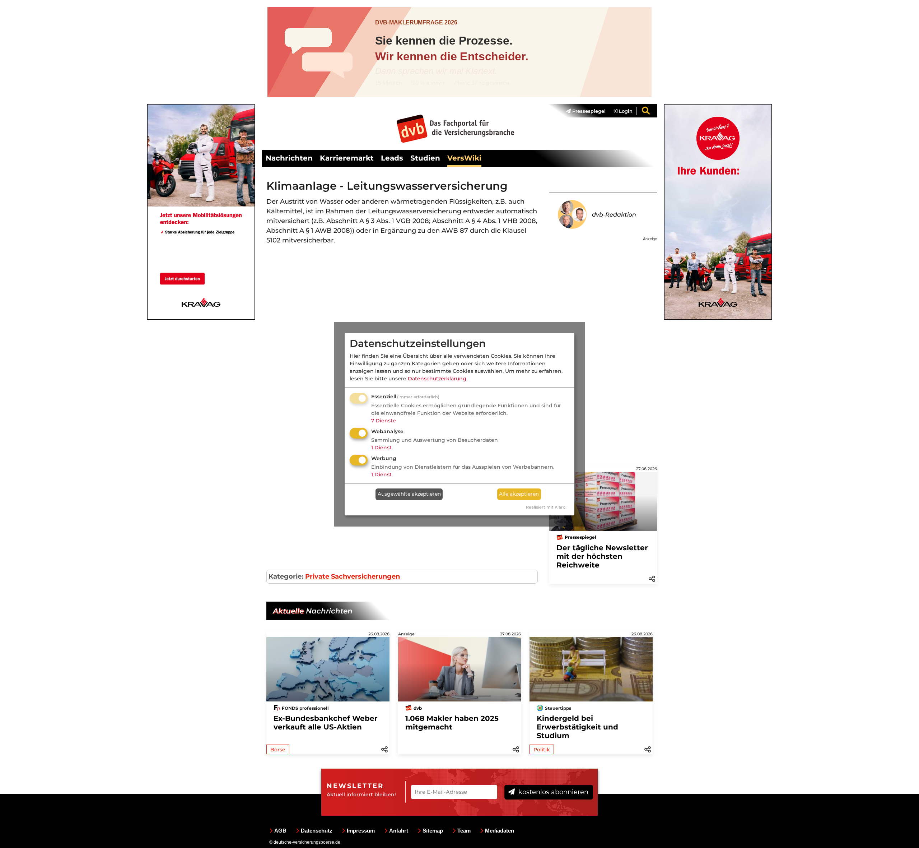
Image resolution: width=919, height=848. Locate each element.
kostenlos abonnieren (552, 792)
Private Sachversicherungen (352, 576)
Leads (392, 158)
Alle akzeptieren (519, 494)
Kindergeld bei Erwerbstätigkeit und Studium (577, 727)
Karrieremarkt (347, 158)
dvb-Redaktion (614, 214)
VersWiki (464, 158)
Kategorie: (286, 576)
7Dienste (383, 420)
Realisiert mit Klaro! (546, 507)
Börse (277, 749)
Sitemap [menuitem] (433, 831)
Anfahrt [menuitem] (398, 831)
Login (625, 111)
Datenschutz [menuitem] (316, 831)
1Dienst (381, 447)
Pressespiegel (588, 111)
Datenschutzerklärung (437, 378)
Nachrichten (289, 158)
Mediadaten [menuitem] (499, 831)
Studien (425, 158)
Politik (541, 749)
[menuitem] (582, 111)
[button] (652, 578)
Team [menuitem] (464, 831)
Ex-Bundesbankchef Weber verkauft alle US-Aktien (326, 722)
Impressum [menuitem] (361, 831)
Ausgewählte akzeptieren (409, 494)
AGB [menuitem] (280, 831)
